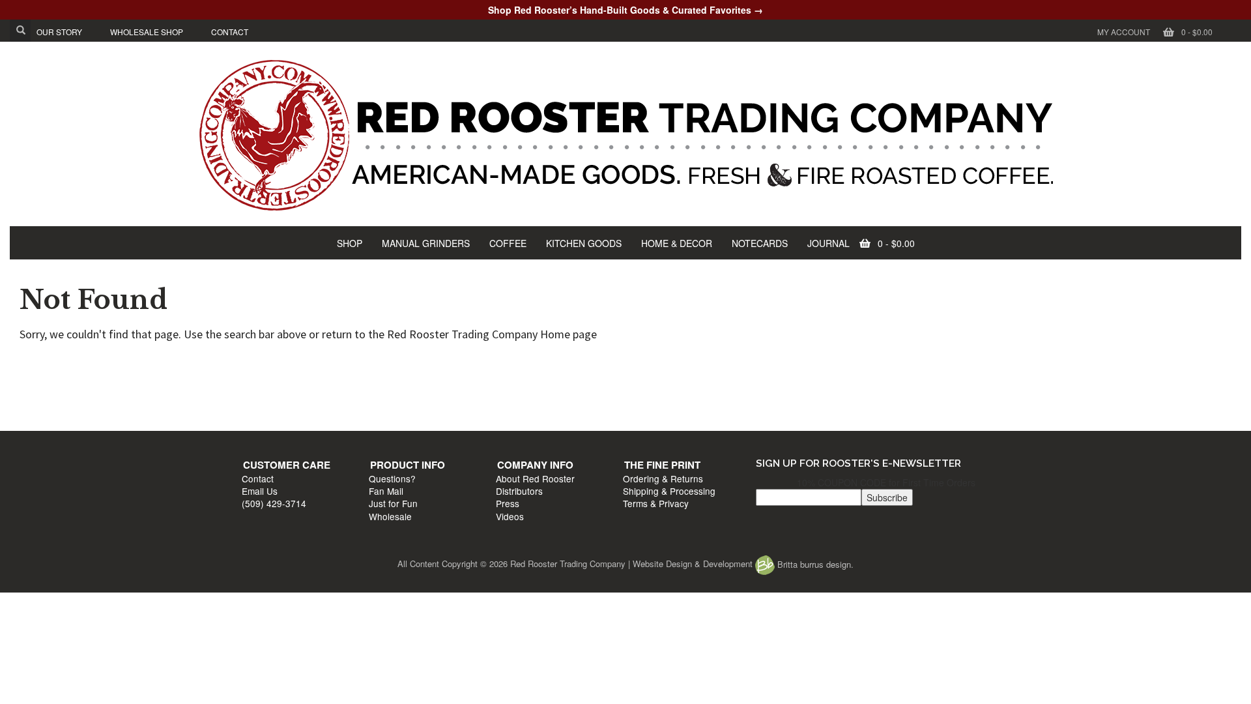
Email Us (266, 389)
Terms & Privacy (853, 402)
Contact (264, 376)
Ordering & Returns (860, 376)
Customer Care (293, 364)
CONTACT (229, 31)
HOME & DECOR (676, 243)
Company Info (669, 364)
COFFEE (507, 243)
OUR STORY (59, 31)
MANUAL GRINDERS (426, 243)
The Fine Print (860, 364)
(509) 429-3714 (280, 402)
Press (641, 402)
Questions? (462, 376)
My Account (1123, 31)
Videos (643, 415)
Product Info (477, 364)
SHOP (349, 243)
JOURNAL (828, 243)
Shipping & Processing (866, 389)
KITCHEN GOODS (584, 243)
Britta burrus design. (814, 564)
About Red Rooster (668, 376)
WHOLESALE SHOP (146, 31)
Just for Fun (463, 402)
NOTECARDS (760, 243)
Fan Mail (456, 389)
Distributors (652, 389)
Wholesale (460, 415)
